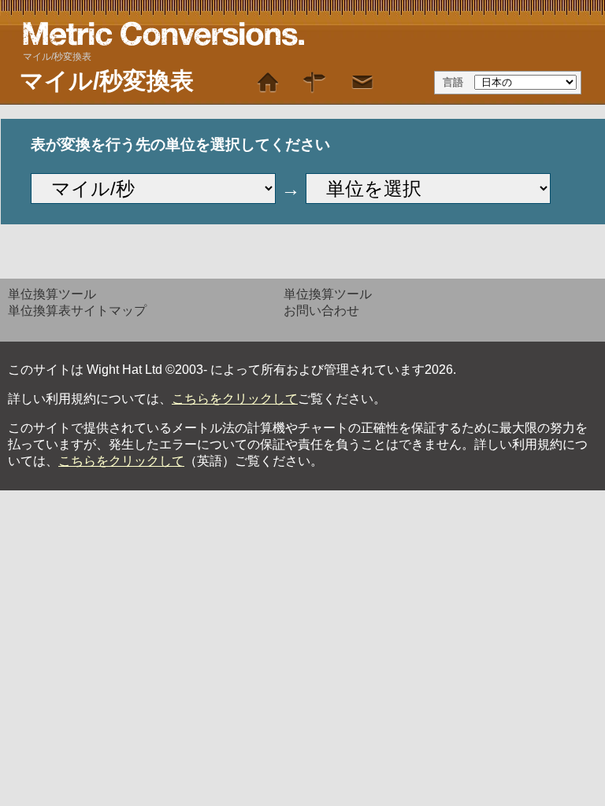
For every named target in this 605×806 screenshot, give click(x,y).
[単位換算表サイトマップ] (315, 82)
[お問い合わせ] (362, 82)
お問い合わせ (321, 310)
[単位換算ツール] (268, 82)
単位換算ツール (52, 294)
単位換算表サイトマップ (77, 310)
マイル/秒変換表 (57, 56)
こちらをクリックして (235, 398)
